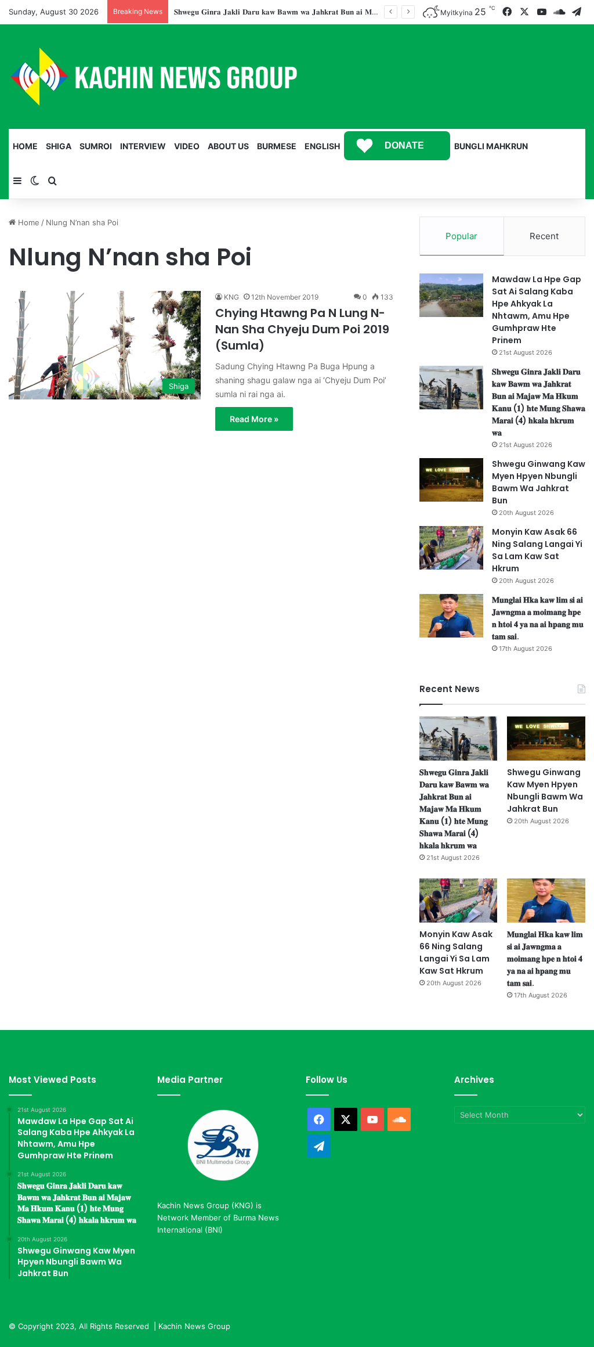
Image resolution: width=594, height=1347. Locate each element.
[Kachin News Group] (154, 77)
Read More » (254, 419)
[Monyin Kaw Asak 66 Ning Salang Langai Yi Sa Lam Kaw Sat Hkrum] (451, 548)
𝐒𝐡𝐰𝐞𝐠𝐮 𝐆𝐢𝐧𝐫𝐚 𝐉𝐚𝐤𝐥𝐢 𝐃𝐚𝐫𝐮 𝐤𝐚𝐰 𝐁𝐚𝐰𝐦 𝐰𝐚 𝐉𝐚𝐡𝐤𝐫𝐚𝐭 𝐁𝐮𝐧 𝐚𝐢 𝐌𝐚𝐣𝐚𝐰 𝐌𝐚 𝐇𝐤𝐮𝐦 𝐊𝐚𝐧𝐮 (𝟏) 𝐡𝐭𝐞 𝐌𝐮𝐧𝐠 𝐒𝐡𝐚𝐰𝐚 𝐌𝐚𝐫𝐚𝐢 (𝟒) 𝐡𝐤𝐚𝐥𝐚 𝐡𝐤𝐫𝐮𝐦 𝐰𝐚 (538, 402)
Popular (461, 236)
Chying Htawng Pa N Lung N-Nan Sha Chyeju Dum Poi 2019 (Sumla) (302, 329)
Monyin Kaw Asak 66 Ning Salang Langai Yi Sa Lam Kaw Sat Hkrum (537, 550)
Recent (544, 236)
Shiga (58, 146)
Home (25, 146)
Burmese (276, 146)
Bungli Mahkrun (491, 146)
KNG (231, 297)
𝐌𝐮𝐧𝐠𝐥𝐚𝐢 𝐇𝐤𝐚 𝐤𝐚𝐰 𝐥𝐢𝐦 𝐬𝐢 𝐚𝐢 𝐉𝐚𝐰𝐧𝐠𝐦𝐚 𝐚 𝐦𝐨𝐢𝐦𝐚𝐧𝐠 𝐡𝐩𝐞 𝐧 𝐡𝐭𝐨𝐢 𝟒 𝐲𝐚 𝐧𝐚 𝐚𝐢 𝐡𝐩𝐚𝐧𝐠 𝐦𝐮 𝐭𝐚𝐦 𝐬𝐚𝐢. (538, 618)
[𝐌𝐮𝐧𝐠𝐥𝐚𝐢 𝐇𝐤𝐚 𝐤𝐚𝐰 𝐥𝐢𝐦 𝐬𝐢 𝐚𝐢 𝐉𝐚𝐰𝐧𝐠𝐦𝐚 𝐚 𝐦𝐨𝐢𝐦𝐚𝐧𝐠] (451, 616)
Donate (404, 145)
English (322, 146)
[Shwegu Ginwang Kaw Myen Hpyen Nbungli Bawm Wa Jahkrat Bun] (451, 480)
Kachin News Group (194, 1326)
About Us (228, 146)
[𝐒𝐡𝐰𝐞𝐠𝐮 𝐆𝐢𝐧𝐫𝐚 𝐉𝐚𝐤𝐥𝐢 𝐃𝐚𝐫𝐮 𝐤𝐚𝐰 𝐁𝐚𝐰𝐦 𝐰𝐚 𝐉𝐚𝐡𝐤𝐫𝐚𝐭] (451, 387)
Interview (143, 146)
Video (187, 146)
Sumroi (95, 146)
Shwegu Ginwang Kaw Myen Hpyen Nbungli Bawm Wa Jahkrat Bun (538, 482)
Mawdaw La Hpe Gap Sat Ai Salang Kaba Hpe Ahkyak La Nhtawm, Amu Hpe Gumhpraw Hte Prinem (536, 309)
